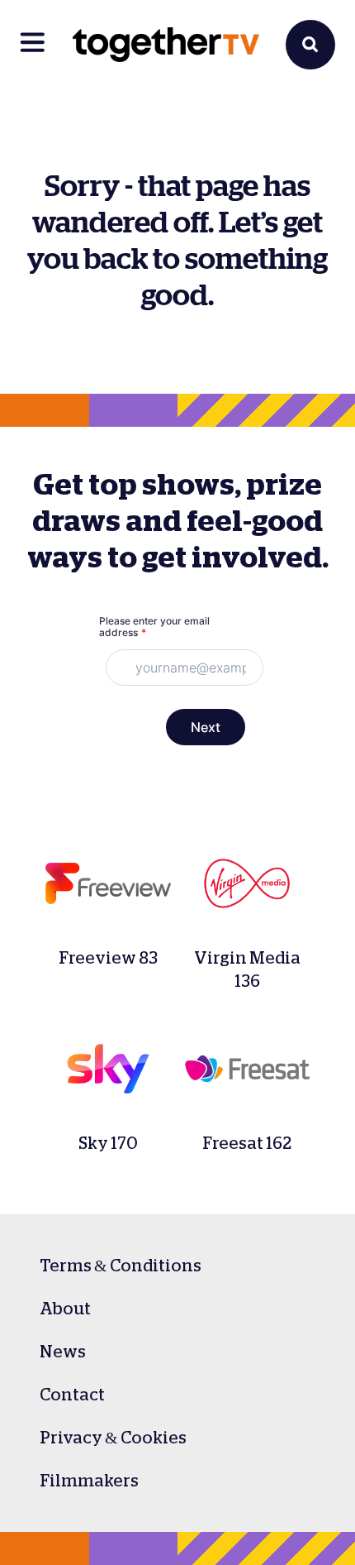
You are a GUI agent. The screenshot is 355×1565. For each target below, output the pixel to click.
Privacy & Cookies (113, 1437)
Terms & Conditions (120, 1265)
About (65, 1308)
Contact (72, 1394)
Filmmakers (89, 1480)
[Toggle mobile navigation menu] (33, 44)
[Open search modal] (310, 44)
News (63, 1351)
